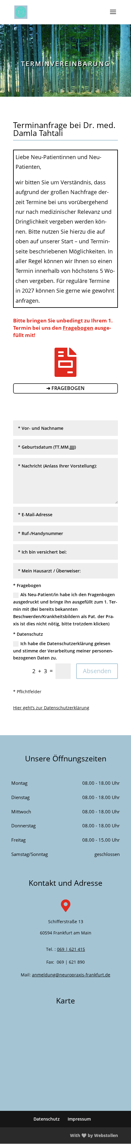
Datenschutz (47, 1119)
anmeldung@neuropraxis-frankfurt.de (71, 975)
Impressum (79, 1119)
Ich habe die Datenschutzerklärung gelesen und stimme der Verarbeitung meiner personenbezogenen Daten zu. (63, 651)
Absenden (97, 671)
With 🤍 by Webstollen (94, 1135)
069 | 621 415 (71, 949)
